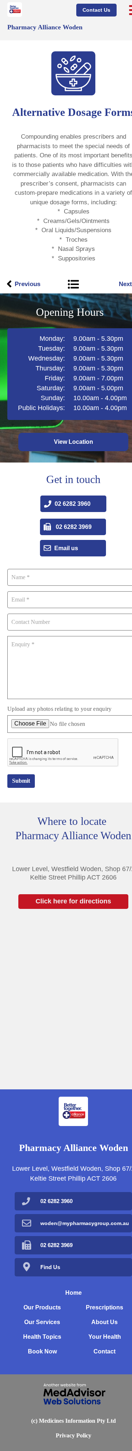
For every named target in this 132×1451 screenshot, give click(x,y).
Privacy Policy (73, 1435)
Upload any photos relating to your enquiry (59, 709)
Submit (21, 781)
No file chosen (67, 724)
